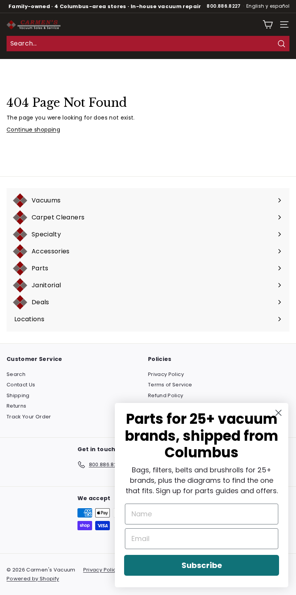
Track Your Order (29, 416)
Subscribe (202, 565)
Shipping (18, 395)
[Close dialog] (278, 413)
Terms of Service (170, 384)
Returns (16, 406)
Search (16, 374)
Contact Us (21, 384)
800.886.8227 (223, 6)
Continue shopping (33, 129)
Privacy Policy (166, 374)
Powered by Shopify (33, 578)
